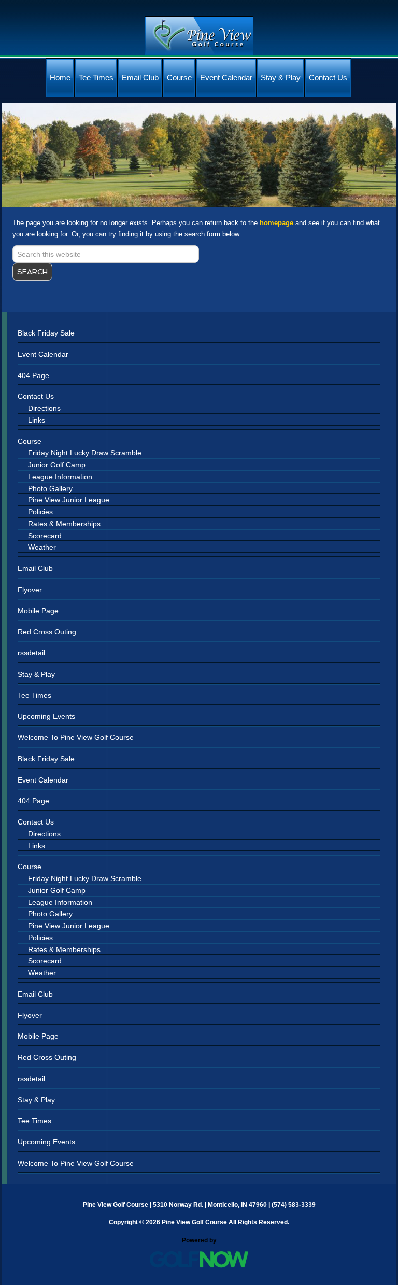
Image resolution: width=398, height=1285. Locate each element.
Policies (40, 512)
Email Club (35, 568)
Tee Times (34, 695)
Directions (44, 408)
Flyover (30, 589)
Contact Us (36, 396)
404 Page (33, 375)
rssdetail (31, 653)
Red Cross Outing (47, 631)
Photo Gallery (50, 488)
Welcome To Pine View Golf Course (76, 737)
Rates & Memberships (64, 524)
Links (36, 420)
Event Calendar (43, 354)
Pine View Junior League (68, 500)
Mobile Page (38, 611)
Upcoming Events (46, 716)
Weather (42, 547)
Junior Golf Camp (57, 464)
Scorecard (45, 536)
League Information (60, 476)
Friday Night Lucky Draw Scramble (84, 453)
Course (29, 441)
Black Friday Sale (46, 333)
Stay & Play (36, 674)
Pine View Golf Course (199, 35)
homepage (276, 223)
